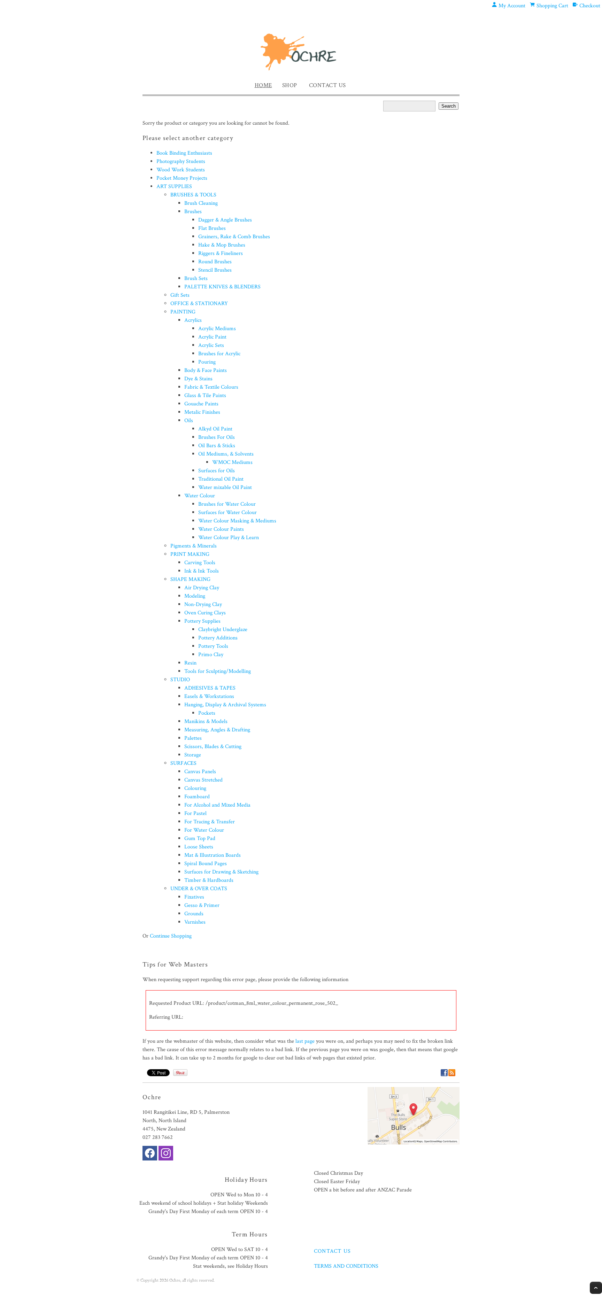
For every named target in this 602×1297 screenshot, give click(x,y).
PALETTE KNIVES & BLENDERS (222, 286)
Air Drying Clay (201, 587)
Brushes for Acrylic (219, 353)
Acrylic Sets (211, 345)
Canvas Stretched (203, 780)
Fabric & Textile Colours (211, 387)
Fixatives (194, 897)
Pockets (206, 713)
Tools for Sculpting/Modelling (217, 671)
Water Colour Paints (221, 529)
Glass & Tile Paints (205, 395)
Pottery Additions (218, 638)
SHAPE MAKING (190, 579)
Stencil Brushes (215, 270)
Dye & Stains (198, 378)
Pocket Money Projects (181, 178)
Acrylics (193, 320)
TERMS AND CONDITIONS (346, 1266)
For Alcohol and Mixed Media (217, 805)
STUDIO (180, 679)
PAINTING (182, 312)
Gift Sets (180, 295)
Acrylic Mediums (217, 328)
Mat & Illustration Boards (212, 855)
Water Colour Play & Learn (228, 537)
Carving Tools (199, 562)
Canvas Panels (200, 771)
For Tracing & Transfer (209, 821)
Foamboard (197, 796)
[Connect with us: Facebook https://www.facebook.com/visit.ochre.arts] (149, 1154)
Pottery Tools (213, 646)
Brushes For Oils (216, 437)
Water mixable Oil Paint (225, 487)
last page (305, 1041)
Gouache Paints (201, 403)
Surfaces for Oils (216, 470)
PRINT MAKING (189, 554)
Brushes (193, 211)
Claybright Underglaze (222, 629)
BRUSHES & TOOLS (193, 195)
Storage (192, 755)
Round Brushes (215, 261)
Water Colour (199, 495)
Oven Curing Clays (205, 612)
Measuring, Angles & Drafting (217, 729)
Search (448, 106)
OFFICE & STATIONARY (199, 303)
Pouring (207, 362)
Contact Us (327, 85)
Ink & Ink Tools (201, 571)
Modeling (194, 596)
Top (596, 1288)
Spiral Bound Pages (205, 863)
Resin (190, 663)
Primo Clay (210, 654)
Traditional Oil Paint (221, 479)
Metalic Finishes (202, 412)
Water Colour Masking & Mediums (237, 521)
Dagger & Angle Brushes (225, 220)
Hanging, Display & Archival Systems (225, 704)
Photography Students (180, 161)
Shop (289, 85)
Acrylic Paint (212, 337)
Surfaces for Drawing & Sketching (221, 872)
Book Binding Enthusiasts (184, 153)
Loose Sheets (198, 847)
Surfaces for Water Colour (227, 512)
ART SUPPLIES (174, 186)
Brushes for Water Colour (227, 504)
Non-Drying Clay (203, 604)
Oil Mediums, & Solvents (226, 454)
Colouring (195, 788)
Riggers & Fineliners (220, 253)
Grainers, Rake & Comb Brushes (234, 236)
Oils (188, 420)
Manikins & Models (205, 721)
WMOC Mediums (232, 462)
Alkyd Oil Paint (215, 429)
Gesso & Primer (201, 905)
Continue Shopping (171, 936)
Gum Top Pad (199, 838)
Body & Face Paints (205, 370)
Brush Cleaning (201, 203)
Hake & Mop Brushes (221, 245)
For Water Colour (204, 830)
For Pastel (195, 813)
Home (263, 85)
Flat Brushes (212, 228)
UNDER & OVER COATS (198, 888)
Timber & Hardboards (208, 880)
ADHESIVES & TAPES (210, 688)
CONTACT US (332, 1251)
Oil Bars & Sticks (216, 445)
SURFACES (183, 763)
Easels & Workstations (209, 696)
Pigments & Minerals (193, 546)
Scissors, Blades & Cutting (212, 746)
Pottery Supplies (202, 621)
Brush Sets (196, 278)
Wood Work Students (180, 169)
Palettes (193, 738)
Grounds (193, 913)
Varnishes (195, 922)
